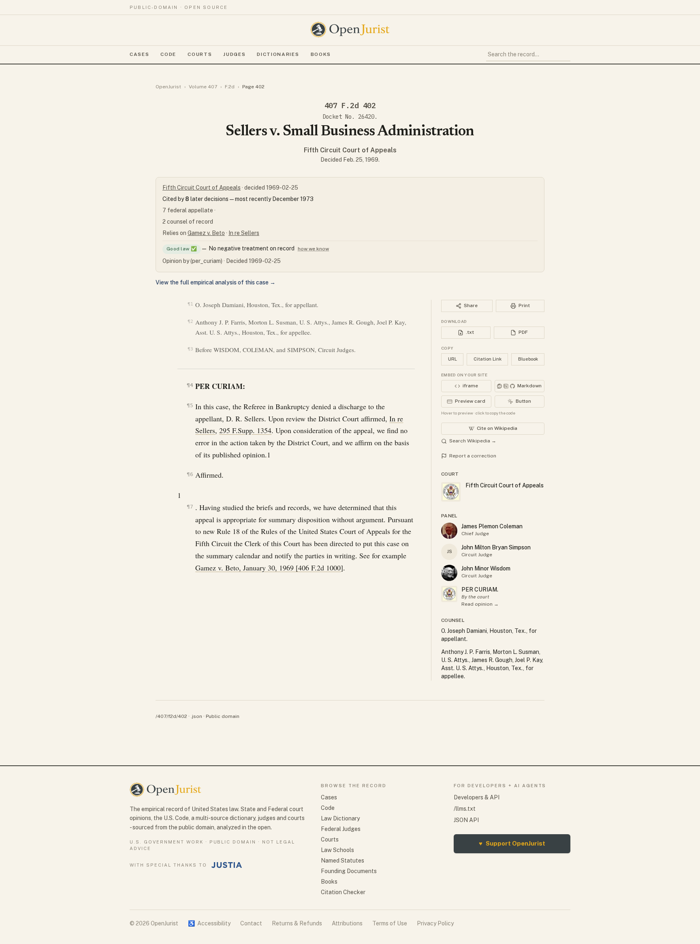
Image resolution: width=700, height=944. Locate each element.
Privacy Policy (435, 923)
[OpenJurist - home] (350, 29)
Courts (200, 54)
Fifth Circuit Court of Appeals (350, 150)
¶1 (190, 304)
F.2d (230, 87)
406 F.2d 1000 (319, 567)
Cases (139, 54)
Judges (234, 54)
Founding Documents (349, 871)
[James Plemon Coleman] (449, 531)
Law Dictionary (340, 818)
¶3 (190, 349)
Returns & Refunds (297, 923)
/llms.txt (465, 808)
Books (321, 54)
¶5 (190, 405)
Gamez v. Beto (206, 233)
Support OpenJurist (512, 843)
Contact (251, 923)
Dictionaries (278, 54)
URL (452, 359)
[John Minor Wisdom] (449, 573)
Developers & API (476, 797)
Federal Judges (341, 829)
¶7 (190, 507)
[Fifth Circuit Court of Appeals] (449, 594)
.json (196, 716)
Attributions (347, 923)
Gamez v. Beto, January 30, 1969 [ (246, 567)
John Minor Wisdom (485, 568)
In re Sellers (243, 233)
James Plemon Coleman (492, 526)
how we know (313, 249)
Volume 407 (203, 87)
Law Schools (337, 850)
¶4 (190, 385)
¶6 (190, 474)
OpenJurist (168, 87)
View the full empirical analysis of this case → (215, 282)
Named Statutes (342, 860)
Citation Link (488, 359)
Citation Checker (343, 892)
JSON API (466, 820)
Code (168, 54)
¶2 (190, 321)
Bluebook (528, 359)
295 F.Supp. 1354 (245, 430)
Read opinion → (480, 604)
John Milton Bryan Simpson (496, 547)
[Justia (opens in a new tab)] (227, 865)
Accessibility (209, 923)
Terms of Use (389, 923)
